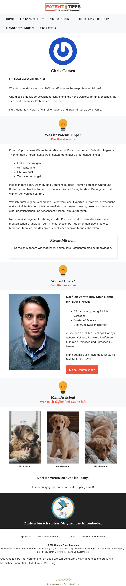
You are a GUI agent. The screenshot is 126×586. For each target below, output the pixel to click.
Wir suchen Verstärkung (94, 536)
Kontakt (71, 536)
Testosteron (59, 19)
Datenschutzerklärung (49, 536)
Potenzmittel (30, 19)
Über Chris (48, 28)
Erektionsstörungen (94, 19)
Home (10, 19)
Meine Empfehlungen (82, 369)
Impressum (25, 536)
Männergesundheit (20, 28)
